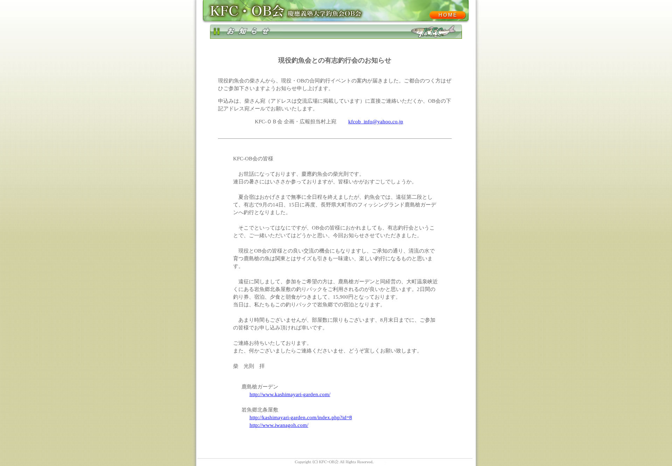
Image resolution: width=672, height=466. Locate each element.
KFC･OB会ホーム (447, 15)
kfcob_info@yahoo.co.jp (375, 121)
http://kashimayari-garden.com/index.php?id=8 (301, 417)
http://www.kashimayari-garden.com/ (290, 394)
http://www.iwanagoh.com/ (279, 425)
